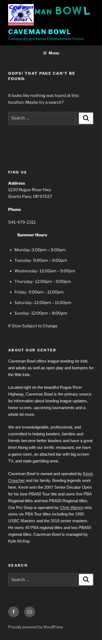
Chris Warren (71, 507)
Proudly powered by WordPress (35, 627)
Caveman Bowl (39, 32)
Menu (54, 53)
